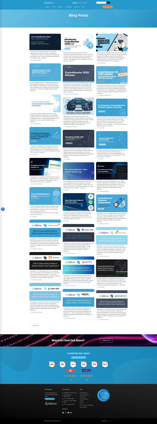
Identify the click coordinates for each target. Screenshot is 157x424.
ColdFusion (68, 94)
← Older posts (35, 325)
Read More (43, 58)
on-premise (34, 154)
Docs (83, 6)
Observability (35, 60)
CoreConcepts (110, 420)
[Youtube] (84, 2)
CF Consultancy (68, 6)
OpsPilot (39, 60)
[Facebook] (63, 412)
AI (32, 123)
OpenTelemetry (102, 63)
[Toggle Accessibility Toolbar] (3, 209)
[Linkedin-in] (86, 2)
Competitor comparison (104, 223)
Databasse (69, 126)
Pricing (53, 6)
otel (77, 94)
